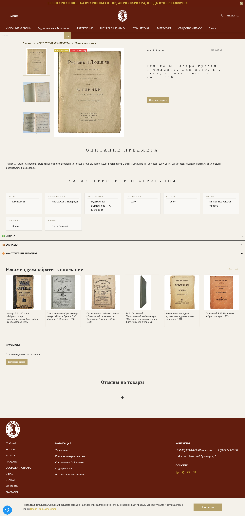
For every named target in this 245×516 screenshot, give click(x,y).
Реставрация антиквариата (70, 474)
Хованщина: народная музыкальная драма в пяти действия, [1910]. (180, 316)
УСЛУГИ (10, 449)
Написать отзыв (16, 361)
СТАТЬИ (10, 480)
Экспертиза (61, 450)
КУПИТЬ (10, 455)
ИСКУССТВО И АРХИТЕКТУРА (53, 43)
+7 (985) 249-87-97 (227, 450)
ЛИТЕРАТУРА (163, 28)
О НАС (9, 473)
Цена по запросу (158, 100)
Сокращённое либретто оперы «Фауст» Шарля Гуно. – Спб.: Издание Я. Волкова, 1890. (63, 316)
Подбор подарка (64, 468)
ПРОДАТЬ (11, 461)
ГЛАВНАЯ (11, 443)
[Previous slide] (59, 92)
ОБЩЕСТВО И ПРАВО (190, 28)
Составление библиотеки (69, 462)
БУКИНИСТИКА (141, 28)
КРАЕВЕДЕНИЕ (84, 28)
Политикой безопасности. (43, 509)
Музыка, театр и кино (86, 43)
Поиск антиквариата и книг (70, 456)
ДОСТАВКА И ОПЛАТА (18, 467)
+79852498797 (231, 15)
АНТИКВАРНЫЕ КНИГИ (112, 28)
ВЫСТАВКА (12, 492)
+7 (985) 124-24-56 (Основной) (194, 450)
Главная (27, 43)
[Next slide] (36, 133)
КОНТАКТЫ (12, 486)
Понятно (208, 507)
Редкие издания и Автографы (53, 28)
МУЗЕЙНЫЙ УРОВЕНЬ (18, 28)
